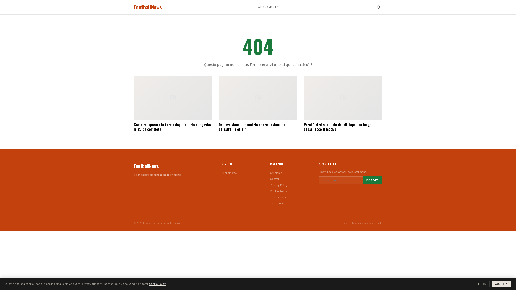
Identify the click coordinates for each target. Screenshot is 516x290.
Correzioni (276, 203)
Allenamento (268, 7)
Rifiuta (481, 283)
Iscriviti (372, 180)
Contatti (275, 178)
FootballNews (148, 7)
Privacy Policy (279, 185)
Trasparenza (278, 197)
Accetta (501, 283)
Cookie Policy (278, 191)
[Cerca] (378, 7)
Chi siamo (276, 172)
